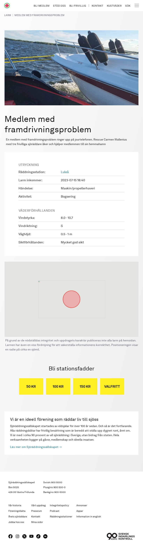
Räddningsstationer (61, 516)
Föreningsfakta (16, 511)
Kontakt (97, 5)
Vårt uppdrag (38, 505)
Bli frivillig (77, 5)
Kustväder (114, 5)
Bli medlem (42, 5)
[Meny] (137, 5)
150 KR (85, 386)
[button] (71, 290)
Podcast (54, 511)
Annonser (81, 505)
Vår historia (14, 505)
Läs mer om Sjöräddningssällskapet (34, 447)
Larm (7, 15)
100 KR (58, 386)
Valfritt (112, 386)
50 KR (31, 386)
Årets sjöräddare (17, 516)
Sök (127, 5)
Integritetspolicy (59, 505)
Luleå (65, 172)
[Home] (7, 5)
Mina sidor (37, 522)
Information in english (88, 516)
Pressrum (36, 511)
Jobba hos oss (16, 522)
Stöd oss (59, 5)
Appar (79, 511)
